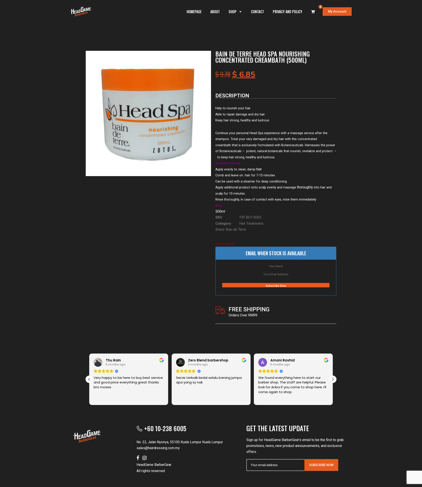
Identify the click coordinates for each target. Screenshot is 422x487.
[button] (332, 379)
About (215, 11)
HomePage (194, 11)
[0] (313, 12)
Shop (232, 11)
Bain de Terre (236, 229)
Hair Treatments (251, 223)
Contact (257, 11)
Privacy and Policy (287, 11)
